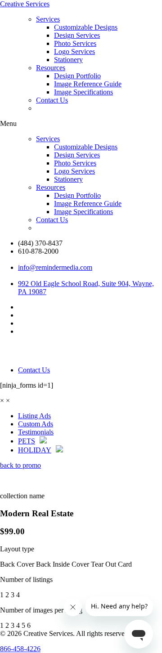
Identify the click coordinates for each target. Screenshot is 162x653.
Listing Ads (34, 416)
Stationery (68, 59)
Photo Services (75, 43)
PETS (26, 441)
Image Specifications (83, 92)
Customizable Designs (85, 27)
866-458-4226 (20, 649)
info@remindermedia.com (55, 267)
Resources (50, 68)
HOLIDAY (34, 450)
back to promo (20, 465)
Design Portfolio (77, 76)
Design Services (77, 35)
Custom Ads (35, 424)
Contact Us (52, 100)
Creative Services (25, 4)
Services (48, 19)
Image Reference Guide (88, 84)
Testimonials (36, 432)
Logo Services (74, 51)
